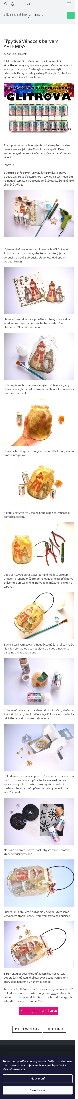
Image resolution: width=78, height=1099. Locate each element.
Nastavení (38, 1079)
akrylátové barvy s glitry (19, 65)
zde (23, 1069)
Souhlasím (37, 1090)
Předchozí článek (27, 1029)
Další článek (54, 1029)
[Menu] (68, 4)
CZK (28, 4)
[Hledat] (5, 4)
